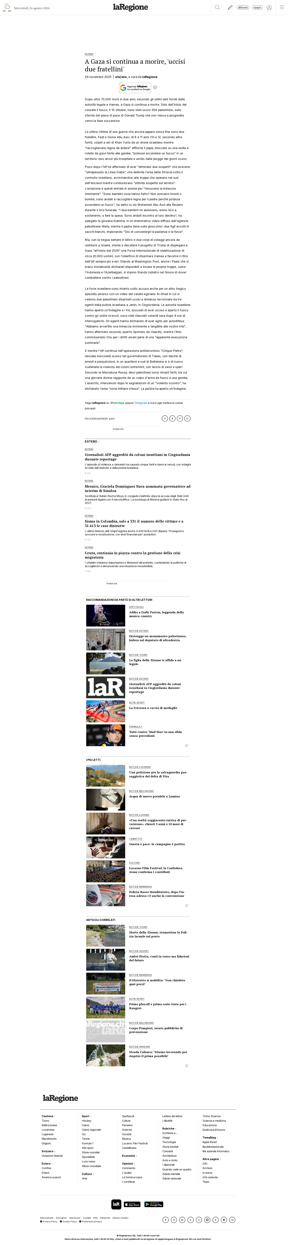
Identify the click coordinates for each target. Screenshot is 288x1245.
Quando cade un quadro (177, 1169)
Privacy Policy (49, 1221)
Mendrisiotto (49, 1138)
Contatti (87, 1218)
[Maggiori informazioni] (155, 87)
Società (126, 1134)
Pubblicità (105, 1218)
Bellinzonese (49, 1125)
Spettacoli (128, 1116)
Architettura (169, 1155)
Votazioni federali (52, 1155)
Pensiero (127, 1125)
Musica (126, 1138)
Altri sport (87, 1148)
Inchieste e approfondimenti (172, 1133)
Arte (84, 1178)
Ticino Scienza (211, 1116)
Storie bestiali (170, 1146)
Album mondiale (91, 1166)
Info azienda (210, 1177)
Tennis (86, 1138)
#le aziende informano (215, 1151)
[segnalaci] (230, 7)
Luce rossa (88, 1161)
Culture (87, 1174)
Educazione (209, 1125)
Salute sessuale (171, 1178)
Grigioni (46, 1143)
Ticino (45, 1120)
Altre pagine (211, 1159)
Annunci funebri (120, 1218)
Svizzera (48, 1151)
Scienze (127, 1129)
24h (204, 1163)
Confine (46, 1168)
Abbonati (243, 7)
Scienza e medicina (214, 1120)
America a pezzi (51, 1177)
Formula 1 (87, 1143)
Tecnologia (169, 1142)
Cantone (48, 1116)
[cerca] (217, 7)
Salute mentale (171, 1174)
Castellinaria (129, 1148)
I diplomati (168, 1164)
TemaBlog (209, 1137)
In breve (207, 1172)
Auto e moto (170, 1160)
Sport (86, 1116)
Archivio (207, 1168)
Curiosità (167, 1151)
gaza (111, 418)
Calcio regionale (91, 1129)
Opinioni (128, 1163)
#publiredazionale (213, 1146)
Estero (46, 1163)
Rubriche (168, 1128)
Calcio (85, 1125)
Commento (128, 1168)
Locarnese (48, 1129)
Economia (129, 1155)
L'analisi (127, 1172)
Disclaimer (61, 1218)
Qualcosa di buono (213, 1129)
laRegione (149, 77)
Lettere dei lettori (172, 1116)
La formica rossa (132, 1177)
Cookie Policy (69, 1221)
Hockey (86, 1120)
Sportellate (88, 1157)
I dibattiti (167, 1120)
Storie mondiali (91, 1152)
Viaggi (166, 1137)
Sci (84, 1134)
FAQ (95, 1218)
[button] (165, 1220)
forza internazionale (96, 418)
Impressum (74, 1218)
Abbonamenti (47, 1218)
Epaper (257, 7)
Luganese (48, 1134)
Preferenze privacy (91, 1221)
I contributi (128, 1181)
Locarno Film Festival (135, 1143)
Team (205, 1181)
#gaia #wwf (209, 1142)
